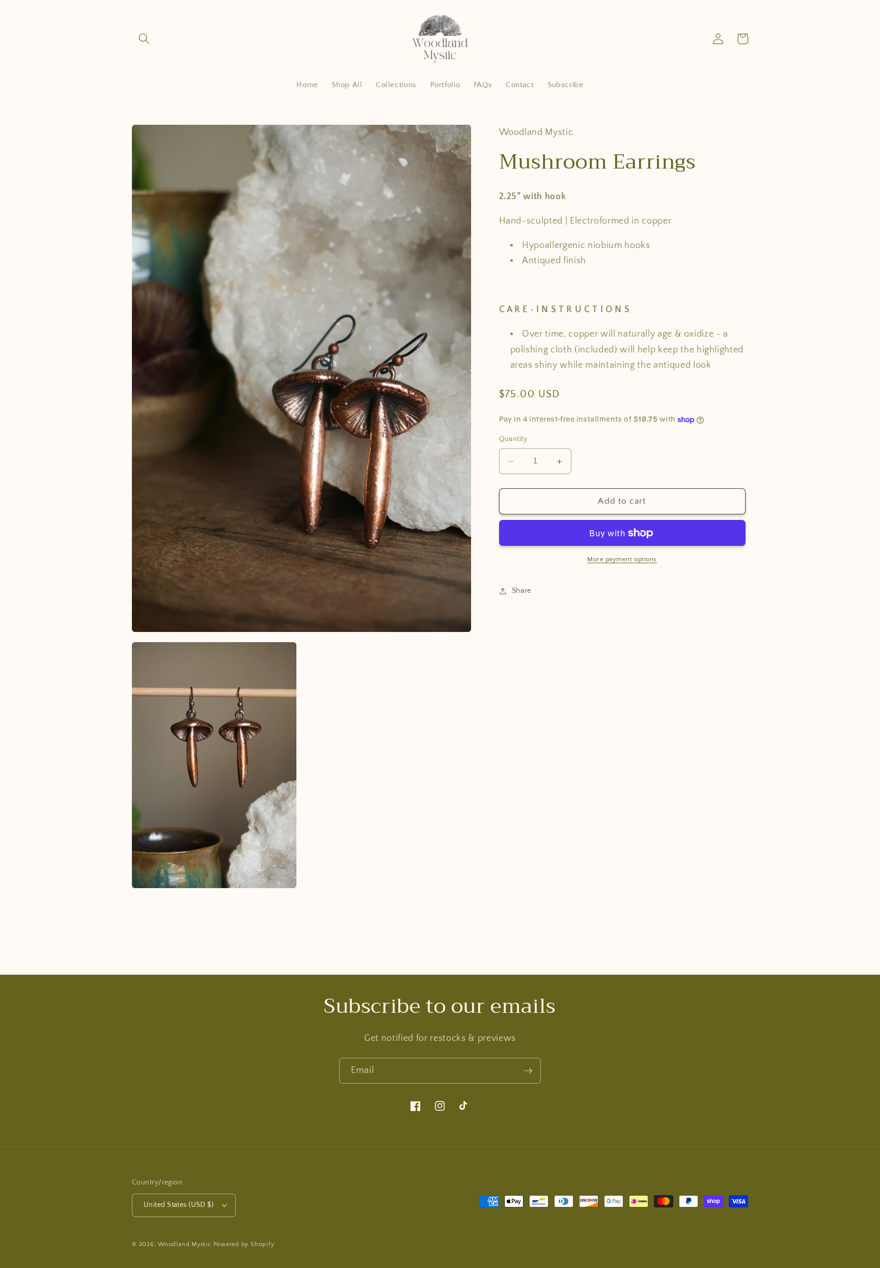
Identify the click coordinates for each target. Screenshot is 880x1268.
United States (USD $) (178, 1205)
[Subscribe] (528, 1071)
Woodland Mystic (184, 1244)
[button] (144, 38)
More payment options (622, 559)
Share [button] (522, 591)
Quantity (513, 439)
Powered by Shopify (243, 1244)
